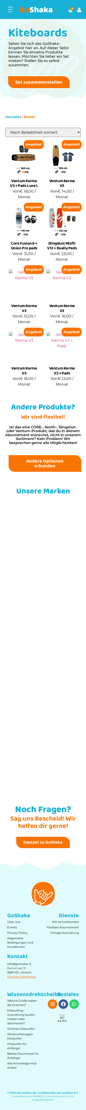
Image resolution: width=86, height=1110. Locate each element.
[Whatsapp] (74, 1004)
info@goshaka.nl (19, 964)
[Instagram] (52, 1004)
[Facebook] (63, 1004)
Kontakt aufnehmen (21, 976)
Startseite (13, 117)
